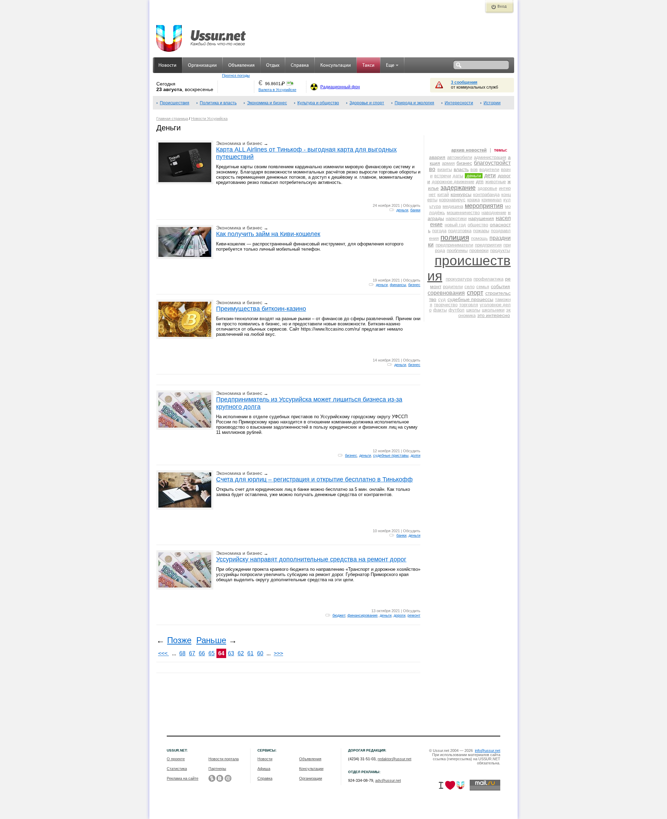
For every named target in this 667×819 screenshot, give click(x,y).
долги (415, 455)
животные (495, 181)
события (500, 286)
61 (250, 653)
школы (473, 310)
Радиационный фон (340, 86)
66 (202, 653)
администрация (490, 157)
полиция (454, 237)
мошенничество (463, 212)
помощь (479, 238)
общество (478, 224)
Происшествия (174, 102)
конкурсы (461, 194)
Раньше (211, 640)
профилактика (488, 279)
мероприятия (484, 205)
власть (461, 169)
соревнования (446, 293)
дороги (399, 615)
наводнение (493, 212)
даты (458, 175)
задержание (458, 187)
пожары (481, 230)
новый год (455, 224)
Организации (202, 65)
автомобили (459, 157)
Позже (179, 640)
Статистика (177, 769)
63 (231, 653)
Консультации (335, 65)
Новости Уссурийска (209, 118)
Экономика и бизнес (267, 102)
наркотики (456, 218)
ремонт (413, 615)
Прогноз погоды (236, 75)
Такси (368, 65)
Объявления (241, 65)
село (469, 286)
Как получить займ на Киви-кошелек (268, 233)
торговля (468, 304)
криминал (491, 199)
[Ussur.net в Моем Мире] (227, 778)
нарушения (481, 218)
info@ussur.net (487, 750)
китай (443, 194)
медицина (453, 206)
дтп (480, 181)
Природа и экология (414, 102)
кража (473, 199)
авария (437, 157)
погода (439, 230)
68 (182, 653)
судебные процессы (470, 299)
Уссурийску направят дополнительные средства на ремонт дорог (311, 559)
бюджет (338, 615)
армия (448, 163)
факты (440, 310)
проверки (478, 250)
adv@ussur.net (388, 780)
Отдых (272, 65)
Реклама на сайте (182, 778)
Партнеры (217, 769)
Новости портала (223, 759)
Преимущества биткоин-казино (261, 308)
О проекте (176, 759)
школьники (493, 310)
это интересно (493, 315)
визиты (444, 169)
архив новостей (469, 150)
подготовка (459, 230)
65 (211, 653)
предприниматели (454, 245)
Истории (492, 102)
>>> (278, 653)
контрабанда (486, 194)
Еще (390, 65)
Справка (300, 65)
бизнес (414, 285)
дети (490, 175)
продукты (500, 250)
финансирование (362, 615)
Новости (167, 65)
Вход (502, 7)
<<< (163, 653)
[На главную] (201, 35)
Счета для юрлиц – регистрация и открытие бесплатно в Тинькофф (314, 479)
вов (474, 169)
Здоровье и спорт (366, 102)
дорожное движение (453, 181)
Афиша (263, 769)
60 (260, 653)
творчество (446, 304)
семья (482, 286)
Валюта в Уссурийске (277, 90)
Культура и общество (318, 102)
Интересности (459, 102)
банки (415, 210)
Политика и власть (218, 102)
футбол (456, 310)
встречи (442, 175)
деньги (402, 210)
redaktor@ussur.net (394, 759)
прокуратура (459, 279)
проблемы (457, 250)
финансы (398, 285)
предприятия (488, 245)
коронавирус (452, 199)
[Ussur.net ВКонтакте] (219, 778)
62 (241, 653)
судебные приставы (391, 455)
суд (442, 299)
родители (453, 286)
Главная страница (172, 118)
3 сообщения (464, 82)
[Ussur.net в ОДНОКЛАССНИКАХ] (211, 778)
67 (192, 653)
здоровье (487, 188)
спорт (475, 292)
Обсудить (411, 205)
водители (489, 169)
